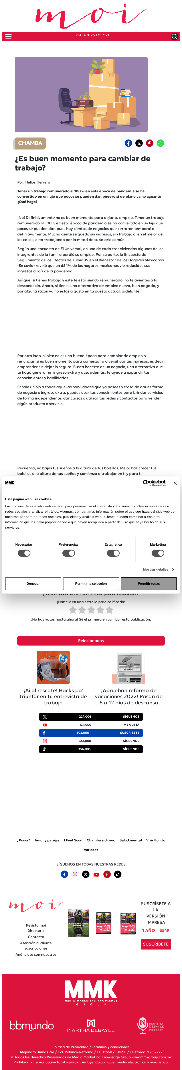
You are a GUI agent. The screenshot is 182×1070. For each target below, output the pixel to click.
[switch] (68, 553)
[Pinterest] (107, 874)
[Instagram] (75, 874)
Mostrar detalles (155, 569)
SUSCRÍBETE (156, 943)
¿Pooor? (23, 840)
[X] (139, 143)
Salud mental (131, 840)
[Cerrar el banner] (175, 483)
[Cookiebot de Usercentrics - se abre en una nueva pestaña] (146, 483)
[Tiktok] (117, 874)
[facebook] (128, 143)
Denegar (33, 583)
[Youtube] (96, 874)
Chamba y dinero (101, 840)
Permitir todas (149, 583)
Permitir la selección (91, 583)
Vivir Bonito (155, 840)
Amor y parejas (47, 840)
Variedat (91, 849)
